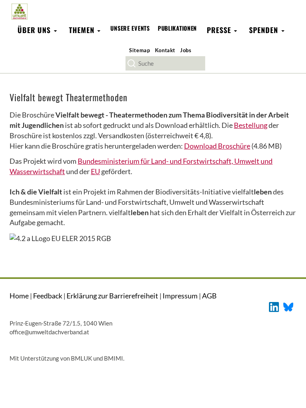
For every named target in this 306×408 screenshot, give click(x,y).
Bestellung (250, 125)
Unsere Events (129, 28)
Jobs (186, 50)
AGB (209, 295)
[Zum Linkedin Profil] (274, 306)
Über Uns (35, 30)
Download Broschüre (217, 145)
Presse (220, 30)
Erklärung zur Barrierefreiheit (112, 295)
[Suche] (131, 63)
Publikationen (177, 28)
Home (19, 295)
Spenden (264, 30)
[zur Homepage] (19, 11)
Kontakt (165, 50)
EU (95, 171)
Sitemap (139, 50)
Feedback (47, 295)
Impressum (180, 295)
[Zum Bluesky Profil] (288, 306)
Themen (82, 30)
